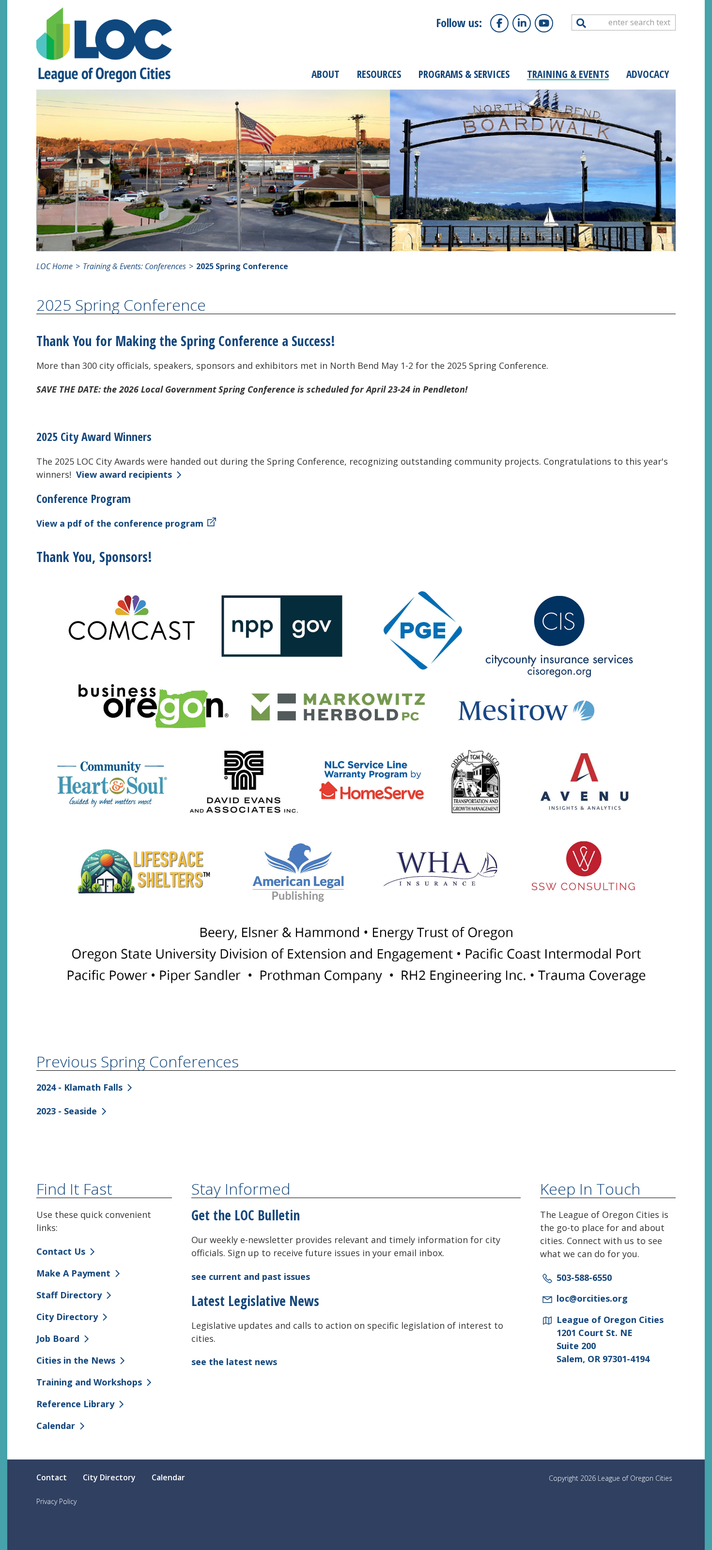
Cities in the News (75, 1360)
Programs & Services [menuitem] (464, 74)
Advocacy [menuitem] (647, 74)
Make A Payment (73, 1273)
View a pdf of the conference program (119, 523)
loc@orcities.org (592, 1298)
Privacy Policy (56, 1501)
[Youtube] (544, 23)
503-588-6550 (584, 1277)
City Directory (67, 1316)
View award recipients (124, 474)
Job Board (57, 1338)
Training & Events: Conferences (133, 266)
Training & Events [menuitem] (568, 74)
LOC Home (54, 266)
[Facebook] (499, 23)
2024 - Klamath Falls (79, 1087)
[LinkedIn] (521, 23)
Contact (51, 1477)
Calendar (55, 1425)
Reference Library (75, 1404)
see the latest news (234, 1362)
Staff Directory (69, 1295)
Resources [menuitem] (379, 74)
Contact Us (60, 1251)
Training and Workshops (89, 1382)
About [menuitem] (325, 74)
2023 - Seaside (66, 1111)
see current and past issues (250, 1276)
